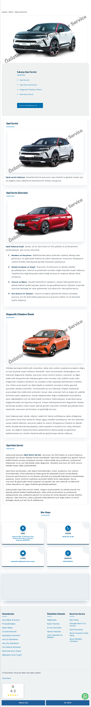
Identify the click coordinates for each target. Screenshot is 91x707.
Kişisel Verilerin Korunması (12, 695)
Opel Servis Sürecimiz (28, 85)
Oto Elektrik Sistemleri (11, 647)
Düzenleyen (6, 678)
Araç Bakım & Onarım (10, 620)
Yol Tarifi (67, 703)
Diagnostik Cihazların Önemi (31, 90)
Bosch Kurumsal (76, 630)
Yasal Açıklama (8, 684)
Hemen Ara (23, 703)
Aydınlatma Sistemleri (11, 635)
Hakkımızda (51, 620)
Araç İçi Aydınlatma (10, 639)
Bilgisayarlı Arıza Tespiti (12, 655)
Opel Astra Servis (26, 94)
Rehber (11, 12)
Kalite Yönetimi (53, 624)
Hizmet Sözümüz (54, 632)
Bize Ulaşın (74, 620)
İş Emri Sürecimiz (54, 628)
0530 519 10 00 (68, 537)
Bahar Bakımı (7, 628)
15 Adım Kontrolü (9, 632)
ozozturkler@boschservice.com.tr (23, 561)
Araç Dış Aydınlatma (10, 643)
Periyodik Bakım (8, 624)
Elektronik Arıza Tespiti (11, 651)
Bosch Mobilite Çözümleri (76, 640)
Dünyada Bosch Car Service (78, 624)
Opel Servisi (24, 80)
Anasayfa (4, 12)
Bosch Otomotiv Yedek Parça (79, 634)
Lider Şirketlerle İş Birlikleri (55, 636)
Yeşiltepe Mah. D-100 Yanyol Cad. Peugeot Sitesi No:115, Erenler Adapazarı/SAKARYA (23, 538)
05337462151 (68, 561)
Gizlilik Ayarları (8, 689)
